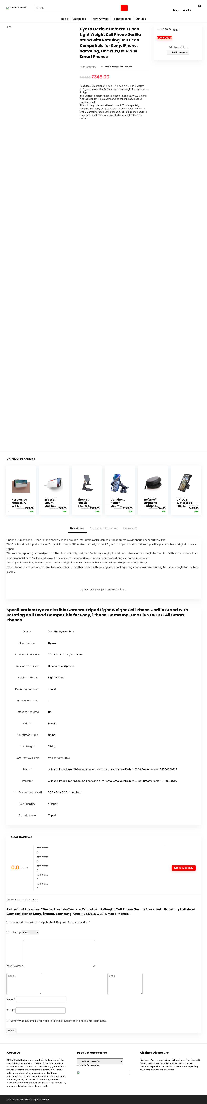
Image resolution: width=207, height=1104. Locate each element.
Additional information (103, 528)
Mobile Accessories (114, 67)
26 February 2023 (59, 758)
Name (10, 999)
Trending (128, 67)
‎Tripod (52, 689)
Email (10, 1010)
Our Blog (141, 18)
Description (77, 528)
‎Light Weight (56, 677)
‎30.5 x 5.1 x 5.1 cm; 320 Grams (66, 654)
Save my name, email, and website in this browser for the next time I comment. (58, 1020)
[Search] (124, 8)
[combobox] (88, 1065)
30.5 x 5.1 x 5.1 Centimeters (64, 792)
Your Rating (13, 932)
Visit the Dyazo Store (61, 631)
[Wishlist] (187, 7)
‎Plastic (52, 723)
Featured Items (122, 18)
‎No (49, 712)
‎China (51, 735)
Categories (79, 18)
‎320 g (51, 746)
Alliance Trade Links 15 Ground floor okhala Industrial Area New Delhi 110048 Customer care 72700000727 (112, 769)
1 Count (53, 804)
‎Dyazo (52, 643)
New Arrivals (100, 18)
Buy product (164, 37)
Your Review (14, 965)
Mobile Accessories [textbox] (88, 1065)
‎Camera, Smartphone (61, 666)
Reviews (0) (130, 528)
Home (64, 18)
